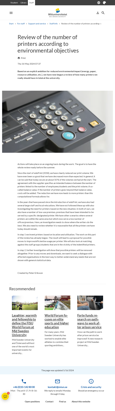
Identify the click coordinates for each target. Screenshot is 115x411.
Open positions (32, 401)
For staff (21, 23)
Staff (31, 2)
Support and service (37, 23)
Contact (49, 401)
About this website (81, 401)
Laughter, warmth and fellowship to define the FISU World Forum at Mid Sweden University (24, 325)
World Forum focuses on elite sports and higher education (57, 321)
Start (11, 23)
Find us (62, 401)
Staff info (54, 23)
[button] (5, 396)
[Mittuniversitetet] (57, 12)
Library (24, 2)
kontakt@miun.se (57, 387)
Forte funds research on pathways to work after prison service (89, 321)
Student (14, 2)
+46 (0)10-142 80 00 (24, 387)
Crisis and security (91, 387)
